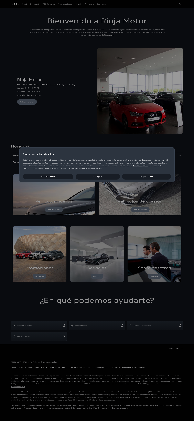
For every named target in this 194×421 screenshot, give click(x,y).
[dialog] (97, 164)
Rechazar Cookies (48, 177)
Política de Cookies (140, 166)
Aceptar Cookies (146, 177)
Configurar (98, 177)
